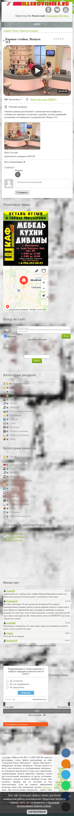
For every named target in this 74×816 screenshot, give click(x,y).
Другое (13, 387)
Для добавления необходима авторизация (37, 645)
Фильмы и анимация (19, 431)
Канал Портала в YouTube (66, 9)
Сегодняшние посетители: (16, 724)
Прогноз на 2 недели (13, 540)
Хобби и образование (19, 435)
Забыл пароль (32, 340)
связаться (46, 787)
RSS (61, 16)
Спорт (12, 423)
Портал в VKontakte (57, 9)
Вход (66, 16)
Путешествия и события (21, 411)
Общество (14, 407)
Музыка (13, 403)
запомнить (11, 336)
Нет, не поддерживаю (19, 684)
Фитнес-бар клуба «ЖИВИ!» (44, 99)
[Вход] (17, 174)
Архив (35, 699)
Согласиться (37, 812)
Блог (57, 787)
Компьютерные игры (19, 391)
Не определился (17, 687)
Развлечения (15, 415)
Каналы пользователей (20, 516)
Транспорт (14, 427)
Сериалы (14, 419)
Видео (15, 30)
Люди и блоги (16, 399)
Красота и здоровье (29, 30)
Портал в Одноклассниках (48, 9)
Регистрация (51, 16)
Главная (7, 30)
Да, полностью (16, 681)
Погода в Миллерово (12, 533)
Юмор (13, 439)
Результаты (42, 699)
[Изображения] (22, 136)
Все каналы (15, 512)
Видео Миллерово (21, 383)
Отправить (22, 192)
